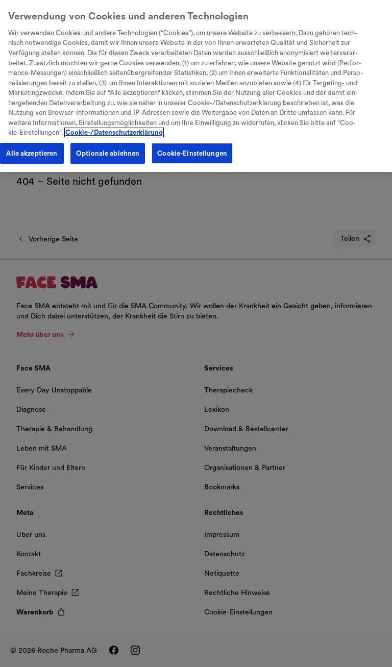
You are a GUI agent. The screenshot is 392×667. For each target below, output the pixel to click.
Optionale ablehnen (107, 153)
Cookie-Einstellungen (192, 153)
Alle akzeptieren (31, 153)
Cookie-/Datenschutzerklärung (114, 132)
